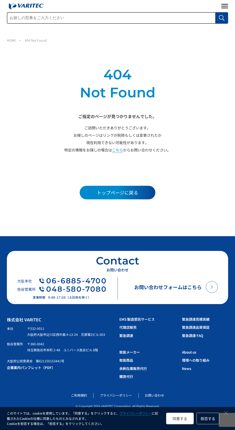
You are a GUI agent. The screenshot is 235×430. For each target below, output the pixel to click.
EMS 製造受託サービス (137, 319)
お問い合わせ (154, 395)
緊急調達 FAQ (192, 335)
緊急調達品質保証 (196, 327)
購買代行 (126, 376)
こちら (117, 150)
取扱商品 (126, 360)
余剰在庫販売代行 (133, 368)
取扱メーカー (129, 352)
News (186, 368)
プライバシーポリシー (136, 413)
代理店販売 (128, 327)
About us (189, 352)
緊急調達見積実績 (196, 319)
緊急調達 (126, 335)
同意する (180, 418)
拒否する (208, 418)
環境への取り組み (196, 360)
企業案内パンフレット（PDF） (31, 367)
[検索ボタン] (221, 18)
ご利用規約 (79, 395)
